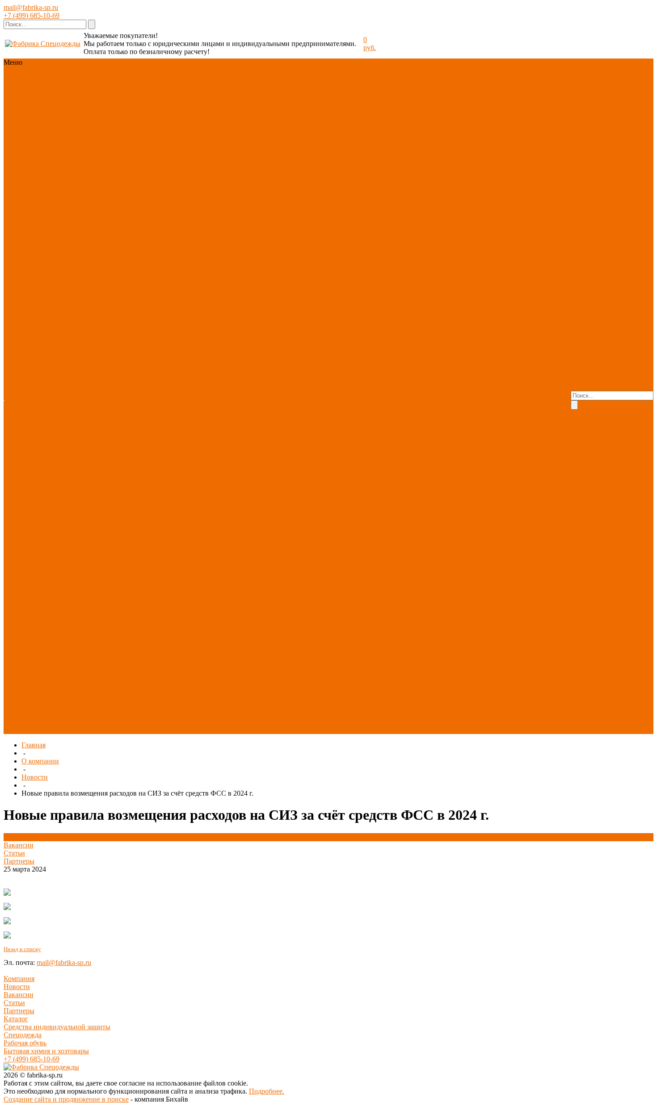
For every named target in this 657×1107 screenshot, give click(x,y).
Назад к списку (22, 949)
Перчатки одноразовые (131, 500)
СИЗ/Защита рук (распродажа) (144, 705)
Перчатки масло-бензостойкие (144, 448)
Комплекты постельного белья (144, 545)
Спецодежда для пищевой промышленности (138, 219)
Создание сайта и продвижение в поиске (66, 1099)
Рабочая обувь (25, 1043)
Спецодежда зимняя (129, 151)
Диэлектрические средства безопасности (139, 380)
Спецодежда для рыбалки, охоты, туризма (137, 187)
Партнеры (19, 861)
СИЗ (180, 86)
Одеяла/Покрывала (163, 553)
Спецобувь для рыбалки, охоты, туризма (144, 291)
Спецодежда (117, 86)
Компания (19, 978)
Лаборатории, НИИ (128, 601)
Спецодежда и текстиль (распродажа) (134, 726)
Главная (33, 745)
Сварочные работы (127, 617)
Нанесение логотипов (231, 412)
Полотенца (115, 553)
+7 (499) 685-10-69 (31, 15)
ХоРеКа (184, 609)
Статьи (14, 853)
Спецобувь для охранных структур (142, 275)
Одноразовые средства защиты (145, 392)
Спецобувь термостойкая (139, 267)
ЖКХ (141, 641)
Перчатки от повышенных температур (137, 476)
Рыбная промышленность (137, 633)
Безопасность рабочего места (144, 404)
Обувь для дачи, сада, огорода (146, 299)
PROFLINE (168, 118)
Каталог (16, 1019)
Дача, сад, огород (124, 625)
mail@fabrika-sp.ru (31, 7)
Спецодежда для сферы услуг (143, 207)
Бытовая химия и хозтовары (46, 1051)
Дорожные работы (158, 649)
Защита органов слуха (160, 344)
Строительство (153, 665)
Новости (34, 777)
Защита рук (115, 94)
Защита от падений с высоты (142, 352)
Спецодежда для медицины (140, 199)
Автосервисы (173, 625)
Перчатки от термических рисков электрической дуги (137, 512)
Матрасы (167, 561)
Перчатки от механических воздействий (140, 436)
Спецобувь (154, 86)
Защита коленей (122, 400)
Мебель (109, 585)
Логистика (114, 641)
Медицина (176, 601)
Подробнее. (266, 1091)
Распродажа (116, 126)
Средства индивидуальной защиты (57, 1027)
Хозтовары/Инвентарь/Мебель (132, 106)
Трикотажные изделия (153, 231)
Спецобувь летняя (125, 247)
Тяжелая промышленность (138, 673)
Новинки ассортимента (134, 78)
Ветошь (140, 561)
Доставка (246, 404)
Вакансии (19, 845)
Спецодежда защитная (132, 167)
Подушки (112, 561)
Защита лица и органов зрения (144, 323)
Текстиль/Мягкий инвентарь (141, 537)
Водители (113, 649)
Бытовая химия (166, 577)
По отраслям (177, 110)
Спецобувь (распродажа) (135, 713)
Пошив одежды (221, 396)
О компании (40, 761)
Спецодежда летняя (128, 159)
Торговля (172, 617)
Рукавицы (154, 529)
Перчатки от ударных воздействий (131, 428)
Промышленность (125, 657)
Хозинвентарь (119, 577)
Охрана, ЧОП (172, 641)
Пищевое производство (134, 609)
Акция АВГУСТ (123, 118)
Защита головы (121, 319)
